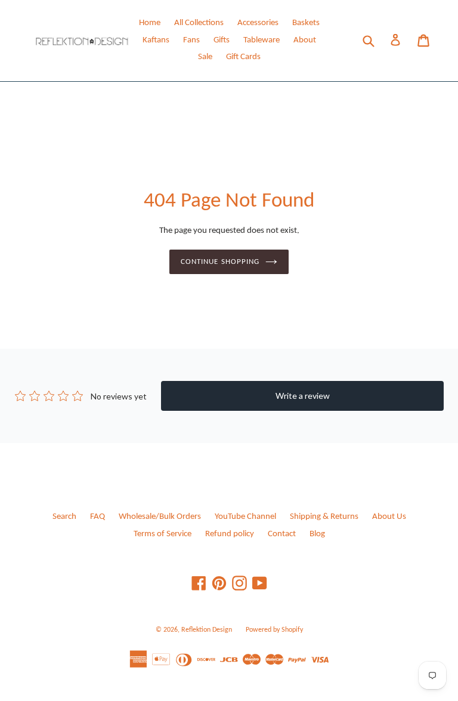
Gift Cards (243, 57)
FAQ (97, 516)
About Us (389, 516)
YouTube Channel (245, 516)
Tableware (261, 40)
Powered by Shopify (274, 630)
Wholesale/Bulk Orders (160, 516)
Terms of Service (162, 534)
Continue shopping (220, 262)
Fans (191, 40)
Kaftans (156, 40)
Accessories (257, 23)
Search (64, 516)
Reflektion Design (206, 630)
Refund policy (229, 534)
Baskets (306, 23)
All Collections (199, 23)
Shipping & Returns (324, 516)
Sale (205, 57)
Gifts (221, 40)
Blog (317, 534)
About (304, 40)
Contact (282, 534)
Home (149, 23)
